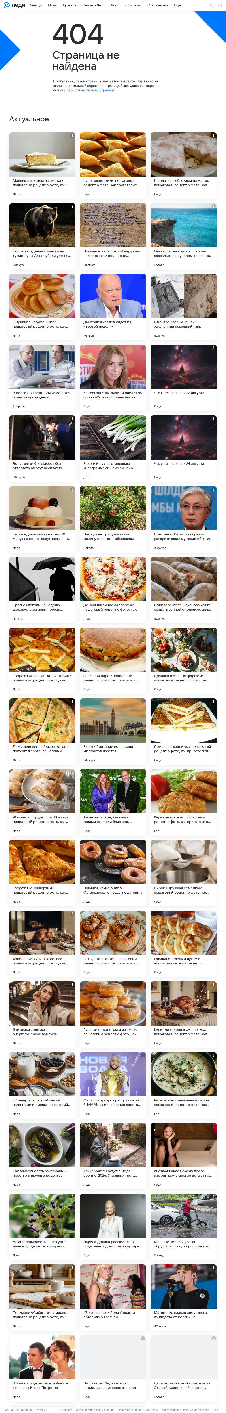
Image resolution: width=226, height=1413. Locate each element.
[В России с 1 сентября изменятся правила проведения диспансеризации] (42, 378)
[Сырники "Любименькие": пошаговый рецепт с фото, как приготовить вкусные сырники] (42, 307)
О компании (24, 1409)
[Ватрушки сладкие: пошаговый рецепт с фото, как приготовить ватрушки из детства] (113, 944)
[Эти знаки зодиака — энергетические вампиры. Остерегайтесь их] (42, 1014)
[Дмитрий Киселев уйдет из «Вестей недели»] (113, 307)
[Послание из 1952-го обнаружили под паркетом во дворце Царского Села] (113, 236)
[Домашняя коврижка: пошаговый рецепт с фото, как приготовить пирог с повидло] (184, 731)
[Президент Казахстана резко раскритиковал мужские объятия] (184, 519)
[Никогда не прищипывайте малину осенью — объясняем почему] (113, 519)
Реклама (41, 1409)
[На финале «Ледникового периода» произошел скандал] (113, 1368)
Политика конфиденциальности (138, 1409)
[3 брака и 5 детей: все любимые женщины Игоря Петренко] (42, 1368)
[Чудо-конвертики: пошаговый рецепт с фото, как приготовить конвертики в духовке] (113, 165)
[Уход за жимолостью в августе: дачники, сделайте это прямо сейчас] (42, 1227)
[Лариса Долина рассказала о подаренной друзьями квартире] (113, 1227)
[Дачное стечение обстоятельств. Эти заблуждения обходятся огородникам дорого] (184, 1368)
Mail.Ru (9, 1409)
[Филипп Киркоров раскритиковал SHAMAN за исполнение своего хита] (113, 1085)
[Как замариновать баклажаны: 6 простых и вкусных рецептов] (42, 1156)
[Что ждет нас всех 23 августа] (184, 378)
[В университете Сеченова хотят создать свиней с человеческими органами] (184, 590)
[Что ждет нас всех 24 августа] (184, 448)
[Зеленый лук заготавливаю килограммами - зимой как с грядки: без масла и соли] (113, 448)
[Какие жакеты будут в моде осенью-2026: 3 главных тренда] (113, 1156)
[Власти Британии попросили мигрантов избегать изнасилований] (113, 731)
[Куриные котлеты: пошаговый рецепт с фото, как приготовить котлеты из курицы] (184, 802)
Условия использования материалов (185, 1409)
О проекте (65, 1409)
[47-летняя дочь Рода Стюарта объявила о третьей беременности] (113, 1297)
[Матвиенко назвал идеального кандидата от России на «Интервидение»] (184, 1297)
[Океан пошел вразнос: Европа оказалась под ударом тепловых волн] (184, 236)
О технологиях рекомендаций (95, 1409)
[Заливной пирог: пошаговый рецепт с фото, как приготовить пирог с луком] (113, 661)
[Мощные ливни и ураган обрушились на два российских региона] (184, 1227)
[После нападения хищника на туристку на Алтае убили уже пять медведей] (42, 236)
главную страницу (100, 90)
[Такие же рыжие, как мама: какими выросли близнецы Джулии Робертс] (113, 802)
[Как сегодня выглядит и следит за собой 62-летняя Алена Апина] (113, 378)
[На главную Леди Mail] (17, 5)
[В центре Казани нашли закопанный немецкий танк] (184, 307)
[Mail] (7, 5)
